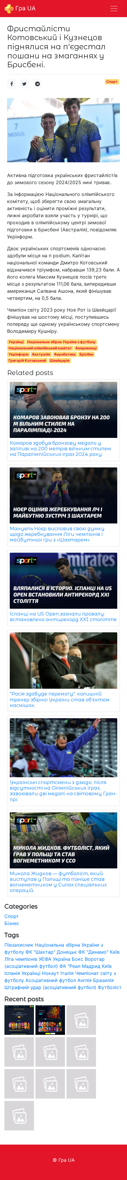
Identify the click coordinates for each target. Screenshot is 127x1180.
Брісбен (86, 354)
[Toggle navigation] (114, 8)
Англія (84, 980)
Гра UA (25, 8)
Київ (107, 966)
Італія (67, 973)
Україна (61, 959)
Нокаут (50, 973)
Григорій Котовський (27, 360)
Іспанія (12, 973)
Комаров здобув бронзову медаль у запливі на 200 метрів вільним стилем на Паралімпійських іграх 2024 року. (60, 448)
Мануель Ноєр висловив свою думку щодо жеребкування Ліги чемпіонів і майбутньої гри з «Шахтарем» (57, 534)
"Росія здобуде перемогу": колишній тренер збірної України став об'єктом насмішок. (60, 699)
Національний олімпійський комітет (40, 348)
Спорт (112, 81)
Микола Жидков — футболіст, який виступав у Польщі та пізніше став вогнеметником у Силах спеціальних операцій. (58, 882)
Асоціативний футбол (50, 980)
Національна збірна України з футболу (61, 342)
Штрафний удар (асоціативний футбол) (50, 987)
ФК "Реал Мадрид (79, 966)
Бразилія (103, 980)
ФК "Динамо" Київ (99, 952)
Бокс (77, 959)
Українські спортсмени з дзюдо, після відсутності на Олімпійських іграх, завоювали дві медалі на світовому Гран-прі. (63, 791)
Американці (86, 348)
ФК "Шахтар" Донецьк (51, 952)
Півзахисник (18, 945)
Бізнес (11, 923)
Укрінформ (18, 354)
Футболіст (110, 987)
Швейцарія (59, 360)
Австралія (41, 354)
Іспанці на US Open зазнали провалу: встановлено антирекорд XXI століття (63, 616)
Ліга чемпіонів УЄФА (27, 959)
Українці (16, 342)
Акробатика (65, 354)
